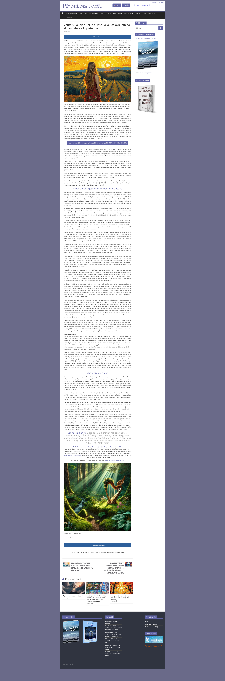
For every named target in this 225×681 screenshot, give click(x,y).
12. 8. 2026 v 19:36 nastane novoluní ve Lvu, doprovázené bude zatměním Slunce (113, 627)
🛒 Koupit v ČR (156, 38)
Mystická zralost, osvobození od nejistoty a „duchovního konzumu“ (113, 653)
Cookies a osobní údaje (151, 627)
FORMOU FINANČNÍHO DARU (114, 461)
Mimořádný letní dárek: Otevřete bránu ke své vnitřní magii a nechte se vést (113, 634)
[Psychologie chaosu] (63, 13)
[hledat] (160, 28)
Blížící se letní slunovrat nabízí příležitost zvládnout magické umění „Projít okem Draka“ (96, 434)
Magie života (82, 13)
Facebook (154, 2)
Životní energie (93, 13)
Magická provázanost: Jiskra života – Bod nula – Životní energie (113, 647)
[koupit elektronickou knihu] (146, 84)
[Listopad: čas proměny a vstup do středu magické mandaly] (121, 583)
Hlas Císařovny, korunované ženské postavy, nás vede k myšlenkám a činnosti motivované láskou (114, 568)
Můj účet (147, 621)
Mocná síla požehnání (96, 440)
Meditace (69, 17)
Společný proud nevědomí (73, 596)
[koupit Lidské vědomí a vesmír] (70, 620)
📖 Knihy (117, 5)
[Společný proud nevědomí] (73, 583)
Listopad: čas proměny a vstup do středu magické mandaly (120, 598)
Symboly (137, 13)
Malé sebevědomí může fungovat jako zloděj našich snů (112, 640)
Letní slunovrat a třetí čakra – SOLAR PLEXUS (108, 441)
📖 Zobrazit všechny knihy (144, 73)
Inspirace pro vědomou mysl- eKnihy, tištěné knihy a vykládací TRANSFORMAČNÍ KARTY (97, 143)
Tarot (101, 13)
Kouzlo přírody (128, 13)
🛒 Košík (126, 5)
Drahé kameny (117, 13)
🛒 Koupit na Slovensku (143, 38)
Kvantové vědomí (71, 13)
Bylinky (144, 13)
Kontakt (161, 2)
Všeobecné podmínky (151, 624)
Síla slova (108, 13)
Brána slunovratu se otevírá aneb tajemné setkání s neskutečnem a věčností (82, 566)
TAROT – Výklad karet (141, 5)
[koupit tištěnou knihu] (147, 40)
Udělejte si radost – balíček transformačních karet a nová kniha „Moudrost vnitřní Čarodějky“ (97, 598)
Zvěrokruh (151, 13)
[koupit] (90, 620)
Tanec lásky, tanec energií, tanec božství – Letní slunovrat (97, 436)
